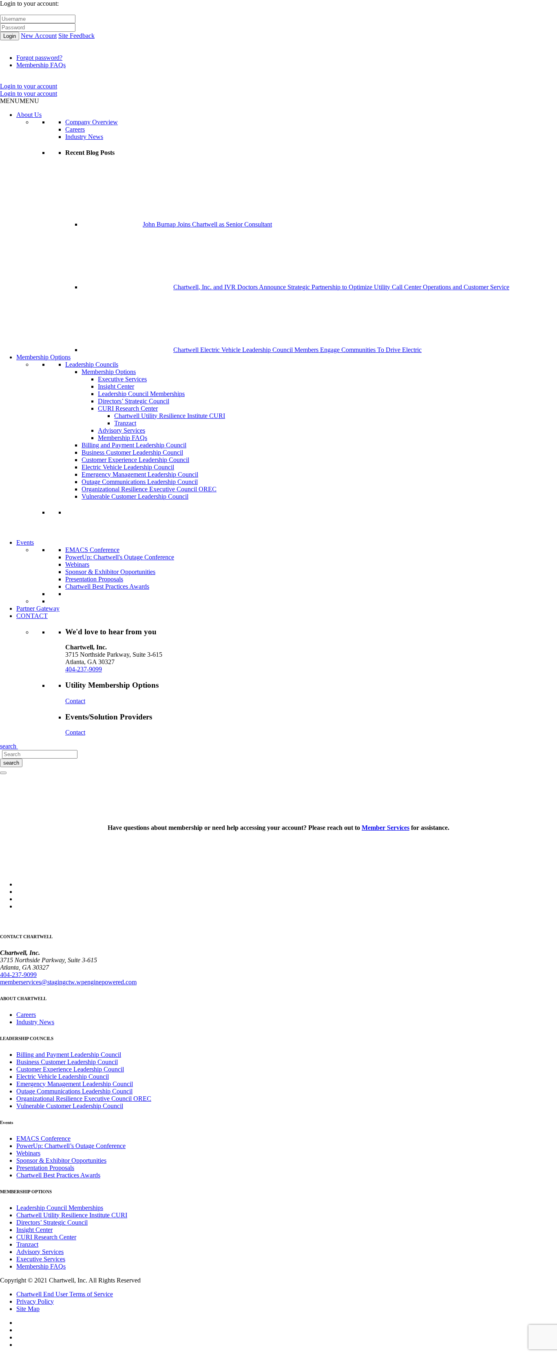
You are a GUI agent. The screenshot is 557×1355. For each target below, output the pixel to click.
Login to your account (28, 86)
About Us (29, 114)
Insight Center (116, 386)
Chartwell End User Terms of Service (64, 1294)
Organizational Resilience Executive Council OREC (149, 489)
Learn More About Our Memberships (113, 535)
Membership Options (43, 357)
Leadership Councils (91, 364)
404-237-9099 (83, 669)
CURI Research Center (128, 408)
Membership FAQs (41, 65)
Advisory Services (121, 430)
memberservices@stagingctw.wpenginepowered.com (68, 982)
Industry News (84, 136)
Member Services (385, 827)
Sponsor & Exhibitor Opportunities (110, 571)
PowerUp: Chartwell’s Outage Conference (71, 1145)
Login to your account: (29, 3)
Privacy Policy (35, 1301)
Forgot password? (39, 57)
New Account (39, 35)
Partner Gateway (38, 608)
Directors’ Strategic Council (133, 401)
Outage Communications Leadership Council (140, 481)
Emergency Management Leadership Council (140, 474)
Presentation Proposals (94, 579)
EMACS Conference (92, 549)
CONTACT (32, 615)
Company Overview (91, 122)
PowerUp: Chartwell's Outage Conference (119, 557)
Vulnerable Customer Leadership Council (135, 496)
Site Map (28, 1308)
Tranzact (125, 423)
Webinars (77, 564)
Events (25, 542)
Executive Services (122, 379)
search (11, 763)
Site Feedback (76, 35)
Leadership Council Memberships (141, 393)
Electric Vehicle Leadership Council (128, 467)
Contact (75, 700)
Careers (75, 129)
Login (9, 36)
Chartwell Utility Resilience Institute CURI (169, 415)
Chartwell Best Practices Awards (107, 586)
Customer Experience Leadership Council (135, 459)
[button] (19, 100)
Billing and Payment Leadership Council (134, 445)
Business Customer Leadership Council (132, 452)
